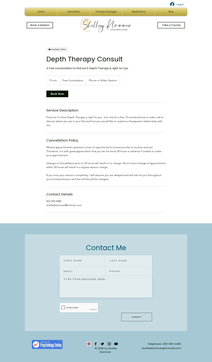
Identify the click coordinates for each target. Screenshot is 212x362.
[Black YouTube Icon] (116, 344)
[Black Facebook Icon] (96, 344)
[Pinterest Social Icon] (89, 344)
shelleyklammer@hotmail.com (161, 348)
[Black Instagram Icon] (109, 344)
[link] (57, 94)
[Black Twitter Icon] (102, 344)
